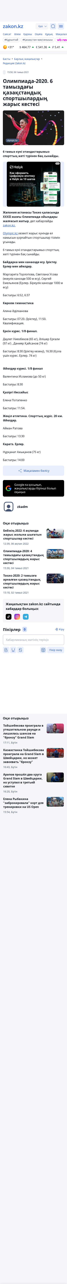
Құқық (49, 34)
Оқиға (38, 34)
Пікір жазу (55, 650)
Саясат (7, 34)
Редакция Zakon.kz (14, 63)
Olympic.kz (10, 233)
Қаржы (27, 34)
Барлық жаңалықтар (27, 59)
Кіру (61, 629)
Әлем (17, 34)
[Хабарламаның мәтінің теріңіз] (33, 640)
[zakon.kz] (13, 26)
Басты (6, 59)
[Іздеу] (53, 26)
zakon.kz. (9, 225)
